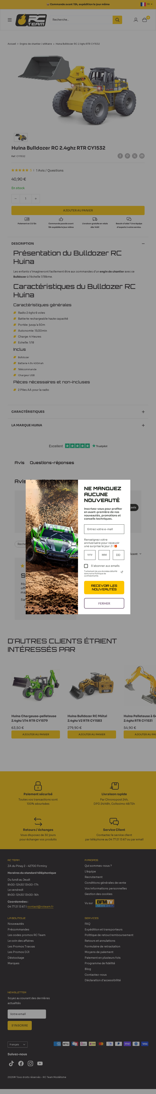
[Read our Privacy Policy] (122, 572)
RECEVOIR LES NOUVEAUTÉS (104, 587)
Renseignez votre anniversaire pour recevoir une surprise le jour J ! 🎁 (101, 543)
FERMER (104, 603)
